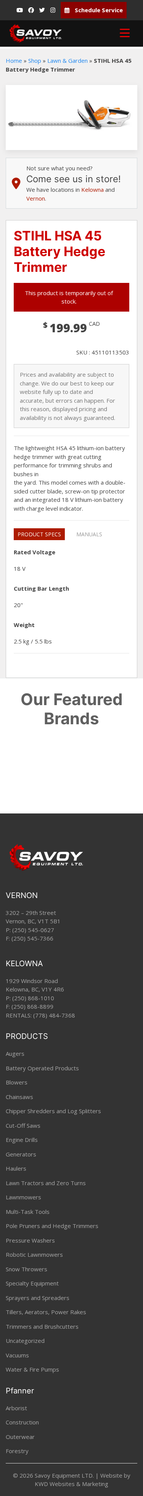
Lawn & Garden (67, 60)
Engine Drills (22, 1139)
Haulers (16, 1168)
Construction (22, 1422)
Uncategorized (25, 1340)
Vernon (35, 198)
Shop (34, 60)
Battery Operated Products (42, 1068)
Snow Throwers (26, 1269)
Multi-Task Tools (28, 1211)
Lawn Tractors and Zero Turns (46, 1183)
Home (14, 60)
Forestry (17, 1451)
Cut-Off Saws (23, 1125)
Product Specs (39, 534)
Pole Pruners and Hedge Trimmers (52, 1226)
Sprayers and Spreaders (37, 1298)
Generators (21, 1154)
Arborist (16, 1408)
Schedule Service (98, 10)
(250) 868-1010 (33, 998)
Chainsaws (19, 1097)
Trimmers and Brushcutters (42, 1326)
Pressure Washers (30, 1240)
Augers (15, 1053)
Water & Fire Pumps (32, 1369)
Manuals (89, 534)
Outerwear (20, 1436)
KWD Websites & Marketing (71, 1484)
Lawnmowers (23, 1197)
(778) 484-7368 (54, 1015)
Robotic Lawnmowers (34, 1254)
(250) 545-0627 (33, 930)
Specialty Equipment (32, 1283)
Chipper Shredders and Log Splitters (53, 1111)
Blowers (16, 1082)
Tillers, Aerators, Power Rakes (46, 1312)
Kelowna (92, 189)
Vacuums (17, 1355)
